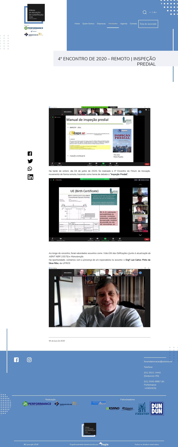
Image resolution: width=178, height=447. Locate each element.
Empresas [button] (101, 23)
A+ (155, 12)
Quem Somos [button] (88, 23)
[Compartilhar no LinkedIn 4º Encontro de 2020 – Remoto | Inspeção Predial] (30, 176)
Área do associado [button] (148, 24)
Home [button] (77, 23)
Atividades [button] (113, 23)
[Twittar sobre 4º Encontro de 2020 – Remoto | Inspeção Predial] (30, 161)
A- (150, 12)
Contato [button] (133, 23)
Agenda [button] (123, 23)
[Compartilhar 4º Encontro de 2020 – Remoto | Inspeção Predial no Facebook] (30, 153)
